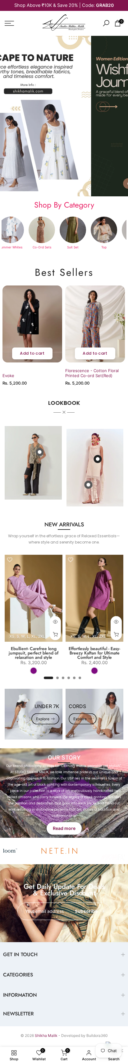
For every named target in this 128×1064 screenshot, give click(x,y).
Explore (42, 719)
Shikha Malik (46, 1035)
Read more (64, 828)
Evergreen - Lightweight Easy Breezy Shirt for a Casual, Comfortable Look (43, 652)
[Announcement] (64, 5)
